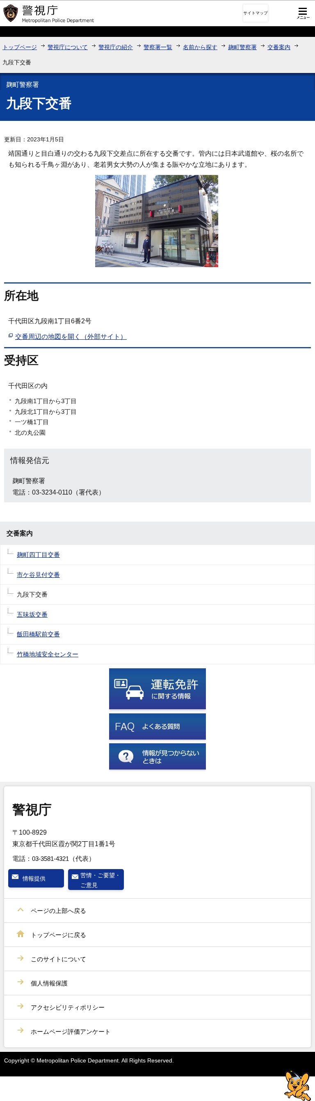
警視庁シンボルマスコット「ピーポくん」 (297, 1085)
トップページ (19, 47)
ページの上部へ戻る (58, 910)
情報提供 (34, 878)
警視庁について (68, 47)
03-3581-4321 (50, 858)
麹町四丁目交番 (38, 554)
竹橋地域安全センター (47, 654)
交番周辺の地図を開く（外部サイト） (71, 336)
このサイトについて (58, 959)
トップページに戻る (58, 934)
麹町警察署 (242, 47)
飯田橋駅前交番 (38, 634)
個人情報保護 (49, 983)
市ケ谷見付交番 (38, 574)
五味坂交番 (32, 614)
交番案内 (278, 47)
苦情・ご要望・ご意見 (100, 880)
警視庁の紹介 (115, 47)
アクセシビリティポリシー (68, 1007)
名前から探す (200, 47)
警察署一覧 (158, 47)
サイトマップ (255, 13)
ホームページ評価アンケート (71, 1031)
